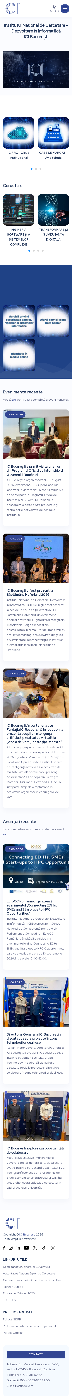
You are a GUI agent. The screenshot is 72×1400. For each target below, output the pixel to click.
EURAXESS (10, 1300)
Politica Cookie (13, 1332)
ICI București (27, 1234)
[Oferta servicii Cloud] (53, 322)
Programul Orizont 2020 (19, 1293)
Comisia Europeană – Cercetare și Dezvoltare (32, 1280)
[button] (65, 8)
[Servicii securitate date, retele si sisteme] (19, 322)
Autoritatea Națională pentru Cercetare (29, 1273)
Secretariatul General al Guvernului (26, 1267)
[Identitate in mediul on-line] (19, 355)
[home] (11, 8)
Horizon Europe (13, 1286)
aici (14, 400)
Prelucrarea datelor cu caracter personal (29, 1326)
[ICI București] (11, 1223)
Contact (36, 1354)
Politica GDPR (12, 1319)
